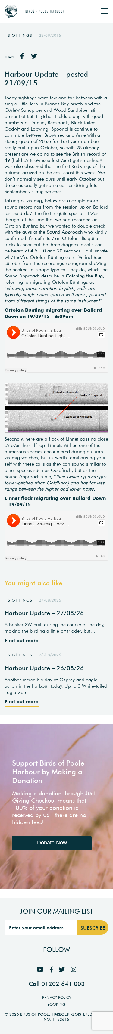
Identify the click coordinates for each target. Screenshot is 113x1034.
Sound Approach (65, 232)
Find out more (22, 640)
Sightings (20, 35)
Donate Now (52, 843)
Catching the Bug (84, 276)
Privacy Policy (56, 997)
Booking (56, 1004)
